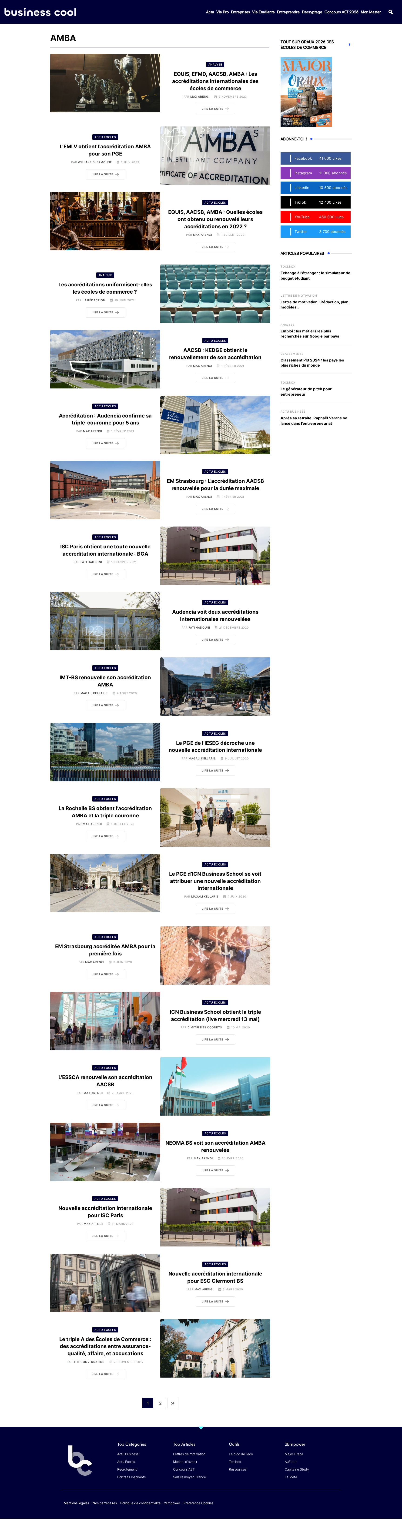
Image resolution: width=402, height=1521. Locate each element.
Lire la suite (212, 108)
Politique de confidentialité (140, 1503)
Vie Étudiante (263, 12)
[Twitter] (300, 1502)
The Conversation (89, 1362)
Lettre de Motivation (299, 295)
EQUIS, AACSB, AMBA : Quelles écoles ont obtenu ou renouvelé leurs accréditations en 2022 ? (215, 219)
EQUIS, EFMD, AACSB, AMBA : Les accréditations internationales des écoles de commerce (215, 81)
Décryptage (312, 12)
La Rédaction (94, 300)
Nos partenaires (105, 1503)
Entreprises (240, 12)
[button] (391, 12)
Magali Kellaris (94, 693)
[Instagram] (336, 1502)
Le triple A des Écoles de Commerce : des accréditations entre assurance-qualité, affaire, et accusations (105, 1346)
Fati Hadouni (91, 562)
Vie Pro (222, 12)
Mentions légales (76, 1503)
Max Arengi (199, 96)
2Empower (172, 1503)
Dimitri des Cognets (205, 1027)
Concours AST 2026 (341, 12)
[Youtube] (318, 1502)
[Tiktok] (327, 1502)
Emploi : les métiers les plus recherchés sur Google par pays (310, 333)
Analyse (288, 324)
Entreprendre (288, 12)
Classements (292, 353)
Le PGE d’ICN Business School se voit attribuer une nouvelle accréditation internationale (215, 881)
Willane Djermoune (95, 162)
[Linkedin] (336, 1505)
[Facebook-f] (309, 1502)
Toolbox (288, 266)
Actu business (293, 411)
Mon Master (371, 12)
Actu (210, 12)
